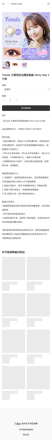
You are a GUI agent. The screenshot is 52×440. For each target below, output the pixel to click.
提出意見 (26, 434)
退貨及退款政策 (27, 429)
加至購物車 (26, 108)
